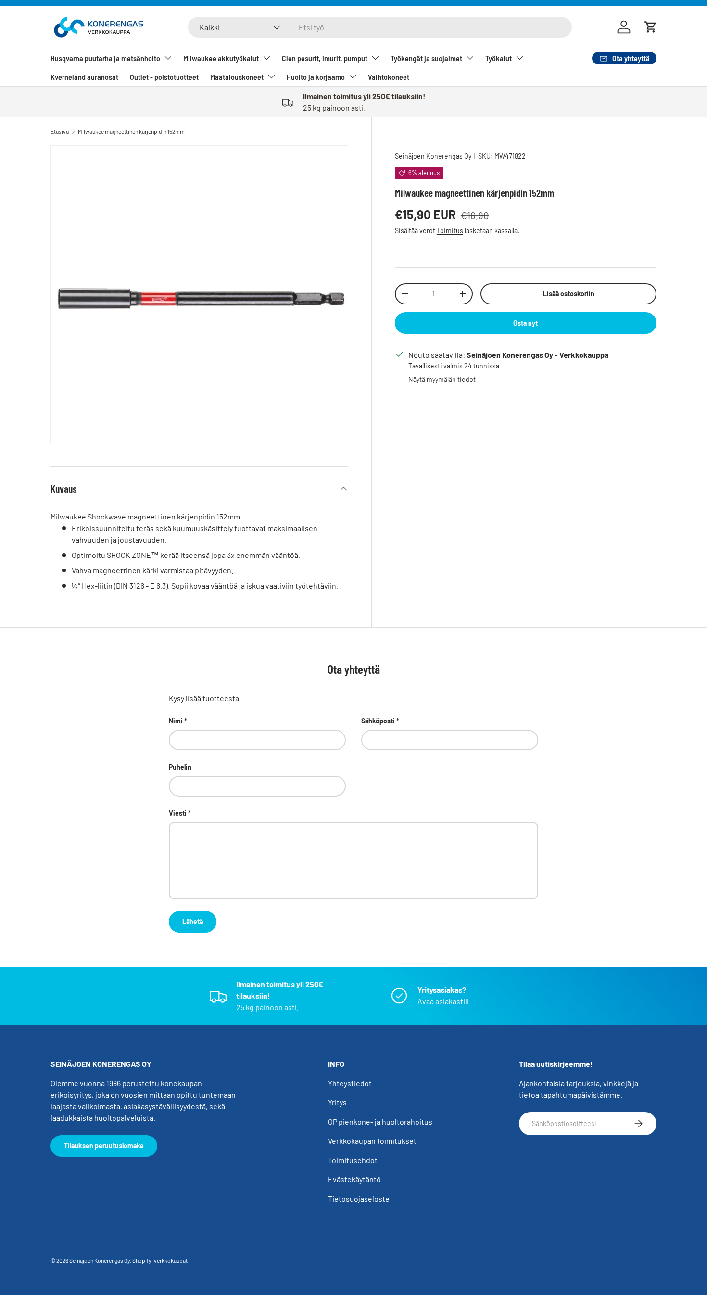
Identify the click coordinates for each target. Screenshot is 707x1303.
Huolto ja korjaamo (316, 76)
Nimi (176, 721)
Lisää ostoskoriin (568, 294)
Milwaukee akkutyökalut (221, 58)
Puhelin (180, 767)
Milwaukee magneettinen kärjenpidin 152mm (131, 131)
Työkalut (498, 58)
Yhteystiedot (350, 1083)
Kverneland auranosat (84, 76)
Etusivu (59, 131)
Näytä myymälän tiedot (442, 379)
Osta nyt (525, 323)
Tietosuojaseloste (359, 1198)
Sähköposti (378, 721)
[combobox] (380, 27)
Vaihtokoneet (388, 76)
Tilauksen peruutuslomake (104, 1145)
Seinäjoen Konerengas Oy (433, 156)
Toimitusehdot (353, 1159)
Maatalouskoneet (237, 76)
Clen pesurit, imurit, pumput (324, 58)
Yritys (337, 1102)
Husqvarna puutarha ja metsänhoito (105, 58)
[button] (650, 27)
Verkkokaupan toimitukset (372, 1140)
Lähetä (192, 921)
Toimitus (450, 231)
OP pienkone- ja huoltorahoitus (380, 1121)
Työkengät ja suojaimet (426, 58)
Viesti (178, 813)
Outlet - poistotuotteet (164, 76)
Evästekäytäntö (354, 1179)
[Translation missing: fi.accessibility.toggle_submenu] (168, 57)
